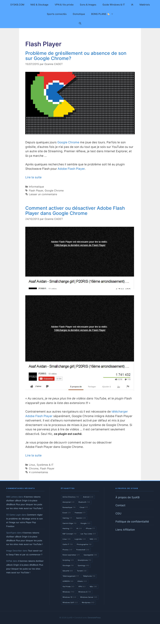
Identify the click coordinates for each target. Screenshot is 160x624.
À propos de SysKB (127, 497)
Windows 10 (69, 597)
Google (85, 523)
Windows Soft (70, 602)
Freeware (80, 513)
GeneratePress (94, 617)
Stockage (68, 565)
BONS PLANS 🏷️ (100, 13)
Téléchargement (70, 576)
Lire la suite (33, 177)
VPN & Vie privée (64, 4)
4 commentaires (38, 472)
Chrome (33, 468)
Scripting (68, 560)
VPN (82, 586)
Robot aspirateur (71, 555)
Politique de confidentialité (132, 521)
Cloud (84, 507)
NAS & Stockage (39, 4)
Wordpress (88, 602)
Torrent (82, 571)
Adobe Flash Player (71, 169)
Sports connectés (57, 13)
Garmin (81, 518)
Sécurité (67, 571)
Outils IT (67, 544)
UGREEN (67, 581)
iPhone (90, 528)
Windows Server (88, 597)
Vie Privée (68, 586)
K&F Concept (69, 534)
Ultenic (82, 581)
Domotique (79, 13)
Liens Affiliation (125, 529)
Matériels (145, 4)
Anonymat (68, 502)
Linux (32, 464)
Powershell (82, 550)
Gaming (67, 518)
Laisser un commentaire (43, 194)
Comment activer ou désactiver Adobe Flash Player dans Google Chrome (75, 210)
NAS (93, 539)
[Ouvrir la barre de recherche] (80, 23)
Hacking (67, 528)
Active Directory (70, 497)
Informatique (36, 186)
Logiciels (80, 539)
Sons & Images (88, 4)
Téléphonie (89, 576)
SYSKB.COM (17, 4)
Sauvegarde (90, 555)
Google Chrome (68, 142)
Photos (67, 550)
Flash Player (36, 190)
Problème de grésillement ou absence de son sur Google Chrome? (75, 55)
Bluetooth (84, 502)
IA (132, 4)
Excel (66, 513)
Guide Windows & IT (113, 4)
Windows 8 (84, 592)
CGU (118, 513)
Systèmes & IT (45, 464)
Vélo (93, 586)
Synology (83, 565)
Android (88, 497)
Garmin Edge (69, 523)
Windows (68, 592)
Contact (120, 505)
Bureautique (69, 507)
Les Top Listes (88, 534)
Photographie (84, 544)
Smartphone (84, 560)
